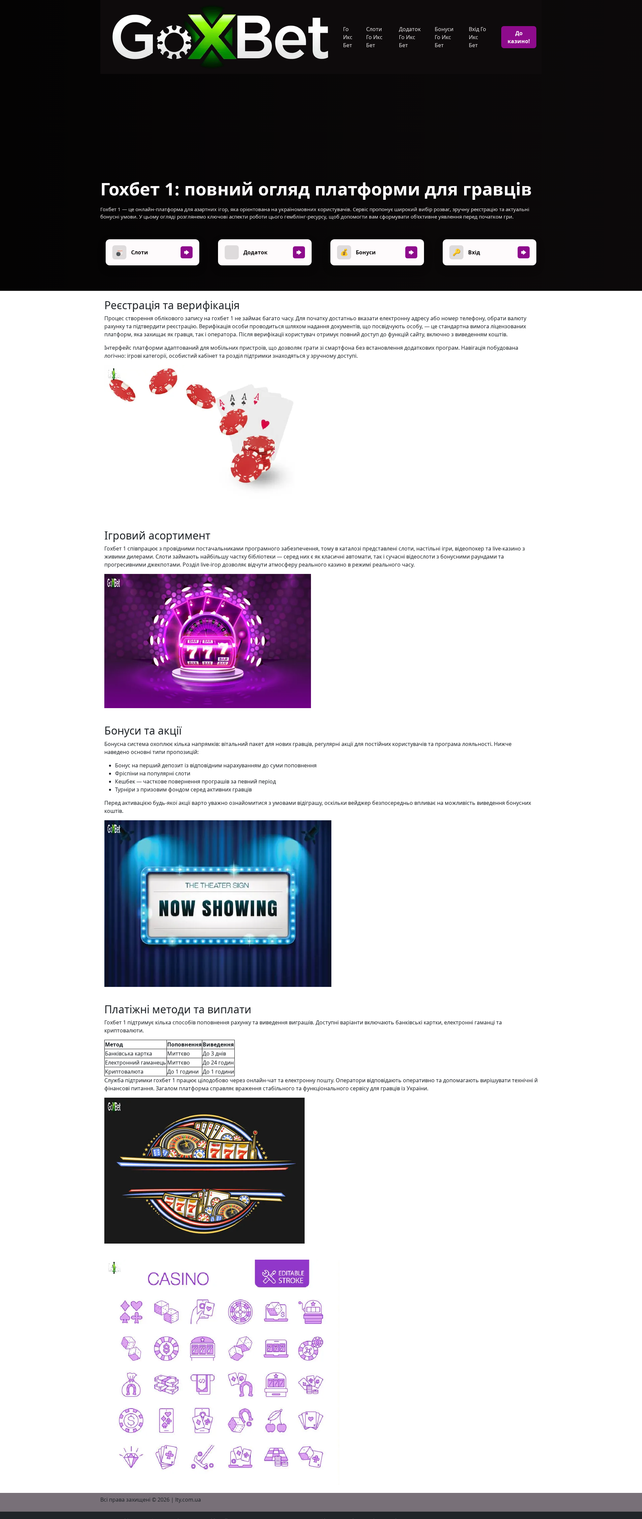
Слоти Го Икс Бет (374, 37)
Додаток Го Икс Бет (410, 37)
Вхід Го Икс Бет (477, 37)
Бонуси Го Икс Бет (444, 37)
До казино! (519, 37)
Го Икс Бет (347, 37)
